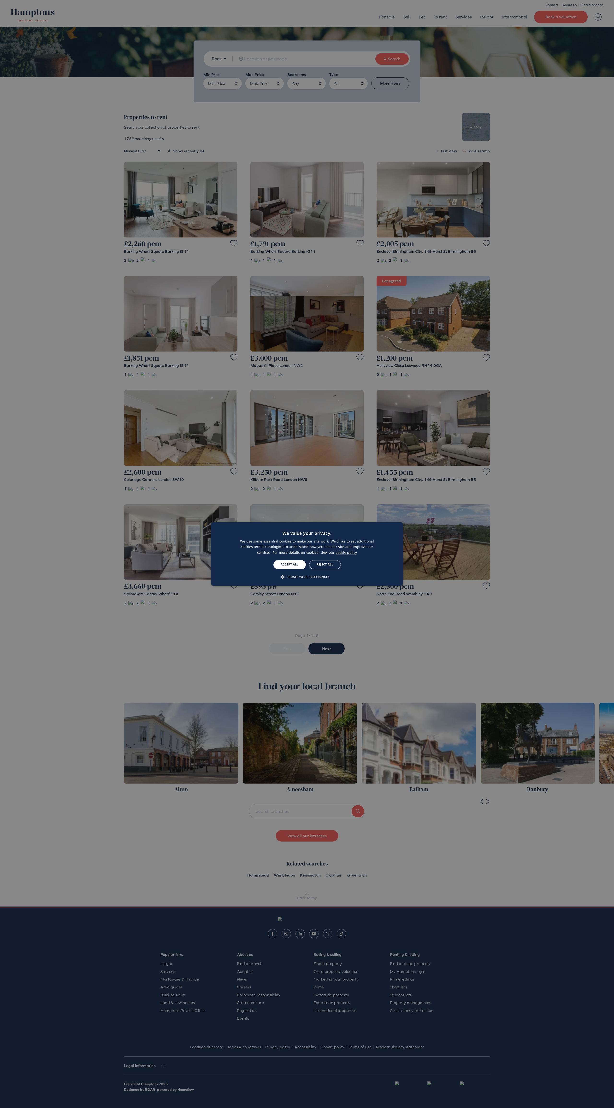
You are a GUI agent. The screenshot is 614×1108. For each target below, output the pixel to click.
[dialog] (307, 554)
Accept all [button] (290, 564)
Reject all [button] (325, 564)
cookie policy (346, 552)
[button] (307, 577)
